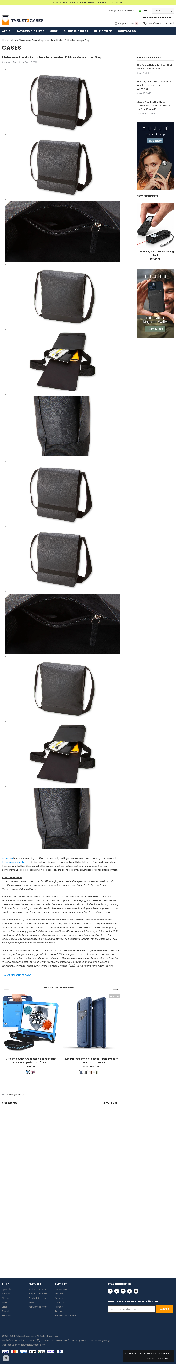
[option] (30, 1034)
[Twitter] (116, 1291)
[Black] (86, 1072)
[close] (173, 2)
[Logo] (22, 20)
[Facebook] (110, 1291)
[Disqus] (88, 1150)
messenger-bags (15, 1094)
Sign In (146, 23)
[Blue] (28, 1072)
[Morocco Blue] (81, 1072)
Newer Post (110, 1102)
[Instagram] (123, 1291)
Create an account (163, 23)
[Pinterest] (129, 1291)
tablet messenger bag (14, 862)
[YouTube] (136, 1291)
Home (5, 40)
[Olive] (97, 1072)
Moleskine (7, 858)
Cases (14, 40)
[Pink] (33, 1072)
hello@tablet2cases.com (31, 1344)
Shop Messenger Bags (17, 975)
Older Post (11, 1102)
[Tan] (91, 1072)
